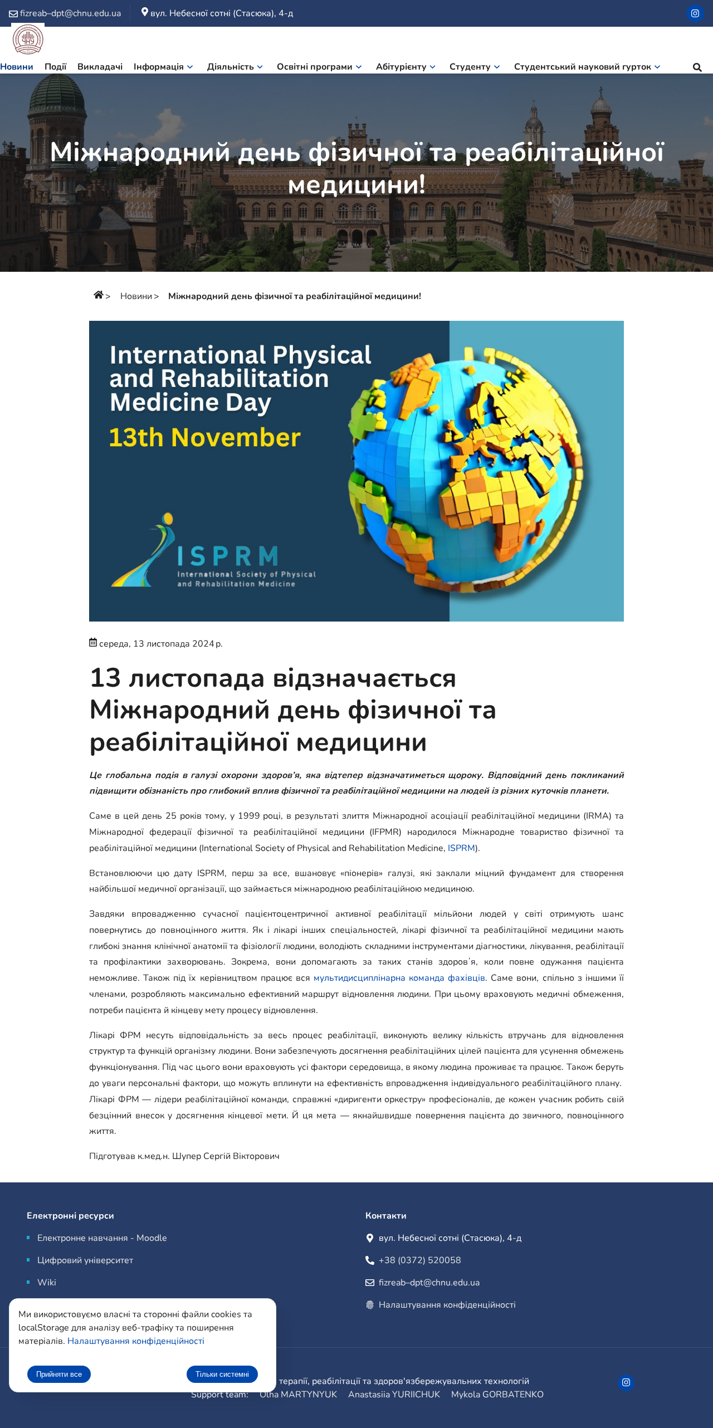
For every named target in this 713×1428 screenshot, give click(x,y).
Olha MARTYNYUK (298, 1394)
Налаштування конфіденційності (447, 1305)
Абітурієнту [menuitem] (401, 67)
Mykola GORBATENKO (497, 1394)
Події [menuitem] (55, 67)
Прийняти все (59, 1374)
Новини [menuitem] (16, 67)
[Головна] (99, 296)
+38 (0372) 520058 (420, 1260)
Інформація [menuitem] (159, 67)
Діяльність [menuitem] (230, 67)
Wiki (46, 1283)
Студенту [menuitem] (470, 67)
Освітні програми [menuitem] (315, 67)
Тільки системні (222, 1374)
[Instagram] (695, 13)
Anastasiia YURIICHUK (394, 1394)
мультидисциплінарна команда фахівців (399, 978)
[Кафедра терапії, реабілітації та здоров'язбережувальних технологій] (28, 41)
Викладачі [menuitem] (100, 67)
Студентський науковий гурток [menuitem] (582, 67)
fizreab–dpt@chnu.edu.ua (429, 1283)
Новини (136, 296)
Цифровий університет (85, 1260)
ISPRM (461, 848)
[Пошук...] (697, 69)
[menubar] (336, 69)
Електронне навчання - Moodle (102, 1238)
